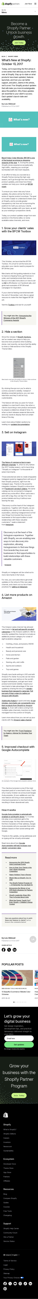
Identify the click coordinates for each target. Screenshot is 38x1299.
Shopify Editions (9, 1134)
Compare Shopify (10, 1198)
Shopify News (13, 56)
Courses (6, 1207)
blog (3, 56)
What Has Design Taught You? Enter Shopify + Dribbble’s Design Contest (21, 902)
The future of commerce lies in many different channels (16, 463)
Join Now (28, 4)
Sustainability (8, 1151)
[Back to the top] (5, 1115)
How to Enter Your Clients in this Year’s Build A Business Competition (20, 869)
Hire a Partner (8, 1237)
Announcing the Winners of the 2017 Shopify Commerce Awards (17, 318)
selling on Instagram (19, 587)
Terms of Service (9, 1261)
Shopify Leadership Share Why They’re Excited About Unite (20, 896)
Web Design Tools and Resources (14, 988)
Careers (6, 1138)
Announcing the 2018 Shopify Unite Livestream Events (19, 863)
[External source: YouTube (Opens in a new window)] (15, 1283)
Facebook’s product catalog (16, 489)
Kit (5, 283)
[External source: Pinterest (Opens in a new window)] (5, 1288)
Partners (6, 1177)
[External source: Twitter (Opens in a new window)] (9, 950)
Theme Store (8, 1168)
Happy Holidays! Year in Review (20, 875)
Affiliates (6, 1181)
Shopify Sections (24, 337)
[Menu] (35, 3)
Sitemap (6, 1273)
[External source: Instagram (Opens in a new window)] (20, 1283)
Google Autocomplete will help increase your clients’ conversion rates (16, 845)
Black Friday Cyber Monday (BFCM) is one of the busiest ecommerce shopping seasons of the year (18, 160)
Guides (6, 1202)
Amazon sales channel (22, 720)
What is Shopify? (9, 1129)
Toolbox (11, 305)
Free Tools (7, 1211)
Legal (5, 1265)
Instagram (10, 525)
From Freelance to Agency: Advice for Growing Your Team (18, 733)
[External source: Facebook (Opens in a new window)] (3, 950)
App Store (7, 1172)
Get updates (19, 1045)
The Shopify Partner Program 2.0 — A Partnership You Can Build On (21, 884)
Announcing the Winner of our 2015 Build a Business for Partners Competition (21, 890)
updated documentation (20, 424)
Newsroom (7, 1146)
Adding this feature (9, 701)
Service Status (9, 1241)
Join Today (19, 43)
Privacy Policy (8, 1269)
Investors (7, 1142)
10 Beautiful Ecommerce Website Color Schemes (16, 993)
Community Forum (10, 1233)
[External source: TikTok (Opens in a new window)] (25, 1283)
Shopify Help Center (11, 1228)
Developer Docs (9, 1164)
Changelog (7, 1215)
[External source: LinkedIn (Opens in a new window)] (14, 950)
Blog (5, 1194)
